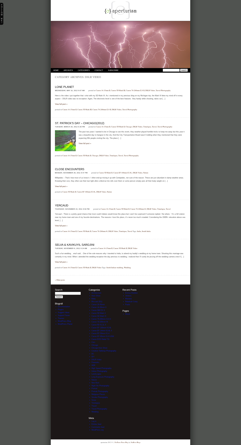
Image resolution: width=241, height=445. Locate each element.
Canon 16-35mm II (103, 90)
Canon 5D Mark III (118, 90)
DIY (93, 357)
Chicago (129, 126)
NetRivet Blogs (135, 442)
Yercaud (61, 205)
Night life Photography (100, 386)
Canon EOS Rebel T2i (100, 339)
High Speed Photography (101, 368)
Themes (61, 318)
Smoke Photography (99, 397)
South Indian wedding (114, 267)
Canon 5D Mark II (118, 126)
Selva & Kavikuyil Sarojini (74, 244)
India (139, 231)
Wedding (127, 267)
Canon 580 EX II (98, 310)
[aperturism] (120, 20)
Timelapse (147, 126)
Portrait (94, 388)
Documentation (64, 307)
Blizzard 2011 (96, 302)
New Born (95, 383)
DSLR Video (150, 90)
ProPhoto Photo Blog (121, 442)
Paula (127, 304)
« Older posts (60, 280)
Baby (93, 299)
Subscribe (113, 70)
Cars (93, 342)
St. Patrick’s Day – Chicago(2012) (79, 123)
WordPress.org (97, 430)
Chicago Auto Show (99, 348)
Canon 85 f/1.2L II (98, 325)
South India (146, 231)
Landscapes (96, 374)
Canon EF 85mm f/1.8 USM (102, 336)
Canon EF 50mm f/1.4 (100, 333)
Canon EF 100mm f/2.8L (122, 172)
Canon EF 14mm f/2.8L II (101, 331)
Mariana (128, 299)
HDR (93, 365)
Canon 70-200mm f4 (138, 209)
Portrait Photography (99, 391)
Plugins (61, 309)
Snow (93, 400)
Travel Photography (163, 90)
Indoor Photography (99, 371)
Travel (154, 126)
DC (92, 354)
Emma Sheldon (131, 293)
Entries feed (96, 424)
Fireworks (95, 362)
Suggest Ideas (63, 312)
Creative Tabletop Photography (103, 351)
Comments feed (97, 427)
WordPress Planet (65, 324)
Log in (93, 421)
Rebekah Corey (131, 302)
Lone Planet (64, 86)
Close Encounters (69, 169)
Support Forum (64, 315)
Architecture (96, 293)
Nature (145, 172)
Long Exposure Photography (102, 377)
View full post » (61, 104)
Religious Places (98, 394)
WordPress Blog (64, 321)
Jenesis (128, 296)
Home (56, 70)
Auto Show (95, 296)
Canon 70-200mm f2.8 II (135, 90)
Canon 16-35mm (98, 304)
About (127, 314)
